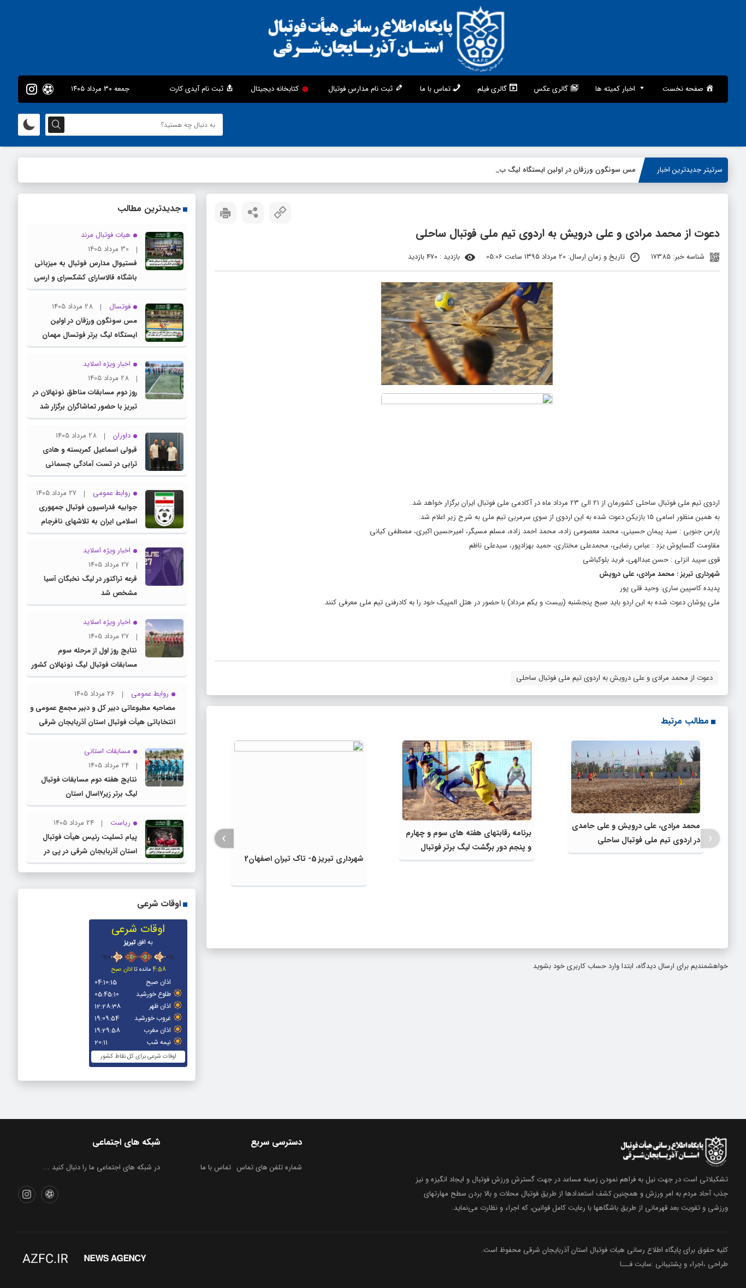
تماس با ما (215, 1167)
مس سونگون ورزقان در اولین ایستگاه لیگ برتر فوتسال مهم (547, 170)
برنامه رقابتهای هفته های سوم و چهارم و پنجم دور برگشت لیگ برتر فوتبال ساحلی (468, 847)
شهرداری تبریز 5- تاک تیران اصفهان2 (304, 859)
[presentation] (710, 838)
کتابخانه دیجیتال (275, 89)
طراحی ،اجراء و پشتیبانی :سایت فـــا (674, 1264)
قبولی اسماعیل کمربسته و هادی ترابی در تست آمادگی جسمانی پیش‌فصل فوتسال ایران (90, 464)
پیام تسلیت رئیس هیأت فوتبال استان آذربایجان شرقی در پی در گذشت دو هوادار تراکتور (90, 851)
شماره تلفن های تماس (269, 1167)
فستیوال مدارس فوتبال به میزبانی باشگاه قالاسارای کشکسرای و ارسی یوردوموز (85, 278)
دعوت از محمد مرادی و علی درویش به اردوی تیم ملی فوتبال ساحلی (614, 678)
